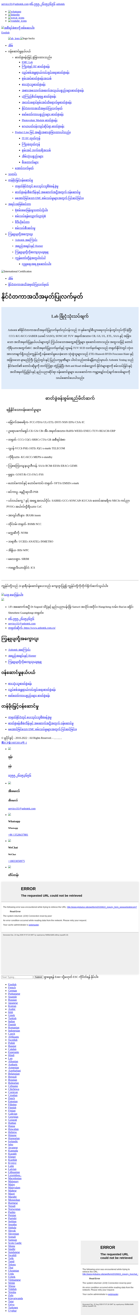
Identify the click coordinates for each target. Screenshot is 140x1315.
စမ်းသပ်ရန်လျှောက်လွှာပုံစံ (30, 216)
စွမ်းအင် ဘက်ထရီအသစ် (36, 150)
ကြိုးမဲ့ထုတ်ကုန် (31, 144)
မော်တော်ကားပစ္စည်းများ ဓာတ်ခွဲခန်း (43, 114)
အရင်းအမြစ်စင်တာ (19, 204)
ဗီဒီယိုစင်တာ (22, 222)
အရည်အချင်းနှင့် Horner (29, 245)
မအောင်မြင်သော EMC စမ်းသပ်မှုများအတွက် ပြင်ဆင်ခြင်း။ (49, 198)
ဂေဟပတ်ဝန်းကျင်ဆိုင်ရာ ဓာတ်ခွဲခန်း (43, 126)
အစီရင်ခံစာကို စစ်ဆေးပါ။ (19, 27)
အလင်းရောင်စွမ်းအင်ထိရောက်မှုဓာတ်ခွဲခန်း (47, 102)
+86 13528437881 (18, 834)
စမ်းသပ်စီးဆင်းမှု (25, 228)
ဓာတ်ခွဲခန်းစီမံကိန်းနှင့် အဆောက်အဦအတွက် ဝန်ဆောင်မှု (47, 192)
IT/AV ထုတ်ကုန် (31, 138)
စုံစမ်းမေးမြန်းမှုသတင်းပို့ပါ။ (31, 210)
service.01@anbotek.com (15, 4)
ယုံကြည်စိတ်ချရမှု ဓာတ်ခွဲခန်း (39, 96)
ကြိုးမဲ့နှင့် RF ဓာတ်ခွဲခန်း (36, 66)
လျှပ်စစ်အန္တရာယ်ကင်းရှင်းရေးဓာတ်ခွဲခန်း (45, 72)
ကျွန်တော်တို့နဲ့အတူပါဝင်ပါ (30, 257)
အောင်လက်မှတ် (24, 168)
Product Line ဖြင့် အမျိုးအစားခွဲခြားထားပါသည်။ (43, 132)
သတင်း (12, 174)
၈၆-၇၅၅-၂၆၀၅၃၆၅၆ (42, 4)
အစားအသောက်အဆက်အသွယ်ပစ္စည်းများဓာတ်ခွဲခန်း (53, 90)
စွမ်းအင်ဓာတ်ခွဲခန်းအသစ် (37, 78)
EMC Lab (27, 62)
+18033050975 (16, 861)
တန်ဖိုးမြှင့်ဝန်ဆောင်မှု (20, 180)
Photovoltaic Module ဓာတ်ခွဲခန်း (40, 120)
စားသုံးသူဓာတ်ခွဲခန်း (34, 84)
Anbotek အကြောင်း (26, 239)
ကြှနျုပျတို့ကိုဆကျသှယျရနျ (31, 251)
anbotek (60, 4)
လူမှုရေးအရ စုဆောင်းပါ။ (36, 263)
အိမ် (10, 45)
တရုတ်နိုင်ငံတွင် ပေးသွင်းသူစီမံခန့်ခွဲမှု (36, 186)
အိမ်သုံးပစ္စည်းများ (32, 156)
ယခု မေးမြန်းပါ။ (13, 594)
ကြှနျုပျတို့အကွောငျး (20, 234)
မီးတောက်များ (30, 162)
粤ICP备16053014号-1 (14, 742)
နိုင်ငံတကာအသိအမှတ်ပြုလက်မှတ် (42, 108)
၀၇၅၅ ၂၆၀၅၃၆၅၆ (19, 775)
